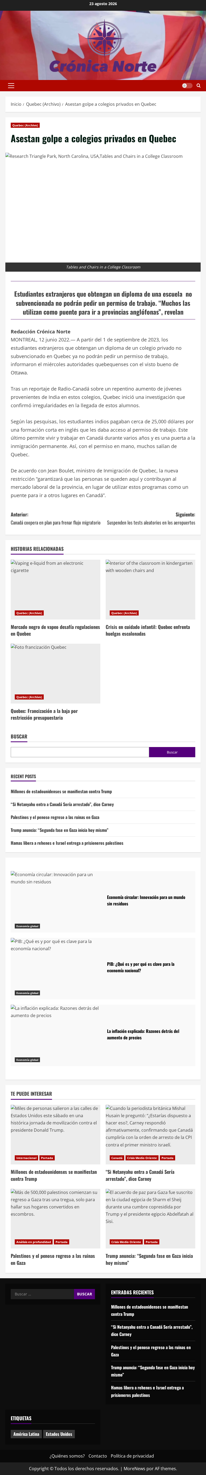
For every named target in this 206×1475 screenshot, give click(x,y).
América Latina (26, 1434)
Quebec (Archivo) (25, 125)
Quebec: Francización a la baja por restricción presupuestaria (44, 714)
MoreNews (134, 1469)
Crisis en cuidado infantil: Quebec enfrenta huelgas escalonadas (148, 630)
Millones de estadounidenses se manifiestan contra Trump (61, 791)
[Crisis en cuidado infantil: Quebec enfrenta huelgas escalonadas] (150, 590)
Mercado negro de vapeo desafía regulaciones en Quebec (55, 630)
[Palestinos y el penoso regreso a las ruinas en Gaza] (55, 1219)
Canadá (117, 1158)
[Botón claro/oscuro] (187, 85)
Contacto (98, 1456)
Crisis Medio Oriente (142, 1158)
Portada (47, 1158)
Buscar (19, 736)
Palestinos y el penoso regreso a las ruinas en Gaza (55, 817)
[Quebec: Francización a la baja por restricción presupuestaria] (55, 674)
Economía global (27, 926)
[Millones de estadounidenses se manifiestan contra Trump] (55, 1135)
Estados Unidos (59, 1434)
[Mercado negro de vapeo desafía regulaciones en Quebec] (55, 590)
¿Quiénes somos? (67, 1456)
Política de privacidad (132, 1456)
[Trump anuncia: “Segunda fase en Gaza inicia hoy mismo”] (150, 1219)
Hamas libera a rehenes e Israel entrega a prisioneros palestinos (67, 843)
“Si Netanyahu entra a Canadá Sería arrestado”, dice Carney (62, 804)
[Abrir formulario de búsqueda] (199, 86)
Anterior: (56, 518)
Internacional (26, 1158)
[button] (11, 85)
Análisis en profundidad (33, 1242)
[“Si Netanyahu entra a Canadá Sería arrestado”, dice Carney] (150, 1135)
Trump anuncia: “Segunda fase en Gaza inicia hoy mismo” (59, 830)
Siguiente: (151, 518)
